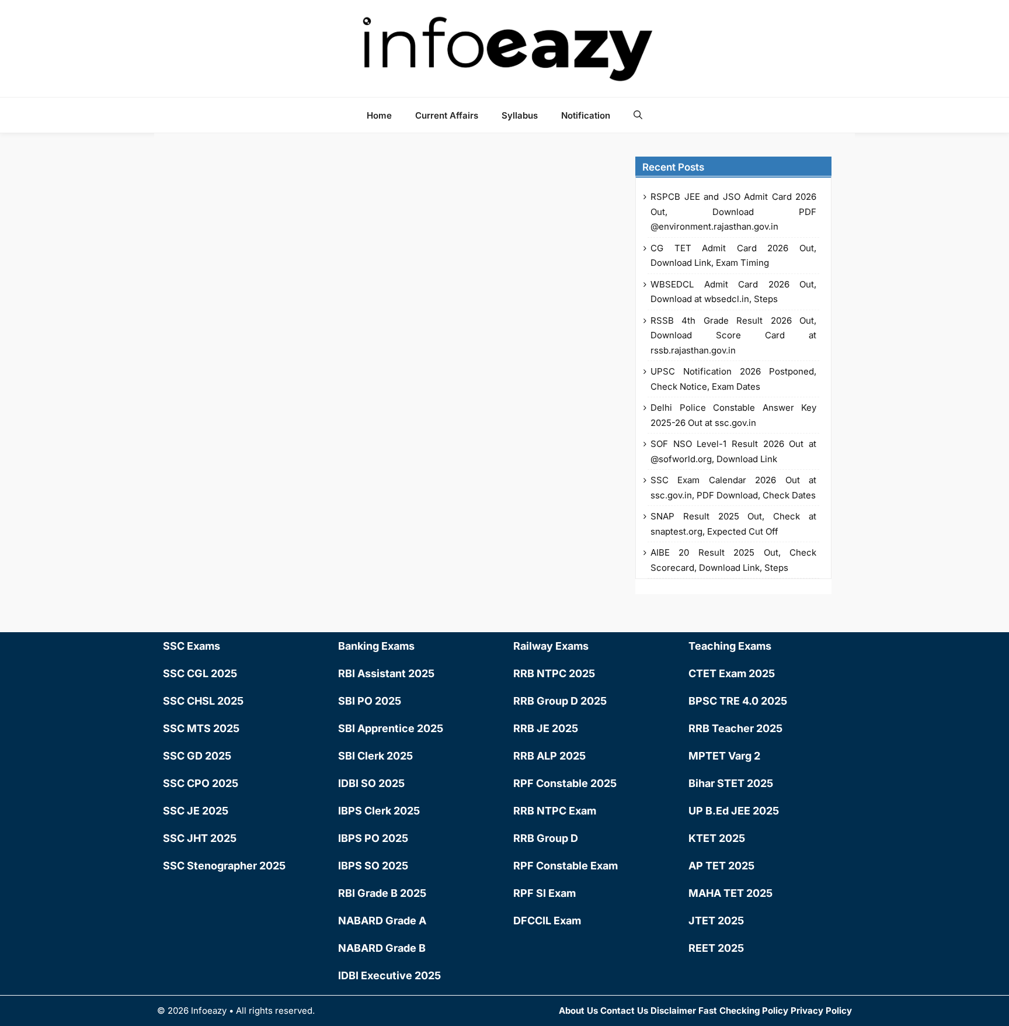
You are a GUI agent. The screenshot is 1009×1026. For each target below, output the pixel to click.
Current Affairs (446, 115)
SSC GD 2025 (197, 756)
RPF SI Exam (544, 893)
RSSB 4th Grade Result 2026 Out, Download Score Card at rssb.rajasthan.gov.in (733, 335)
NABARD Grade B (382, 948)
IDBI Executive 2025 (389, 975)
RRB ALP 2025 (549, 756)
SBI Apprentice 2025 (390, 728)
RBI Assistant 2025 (386, 673)
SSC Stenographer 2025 (224, 865)
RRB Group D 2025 (560, 701)
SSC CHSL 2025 (203, 701)
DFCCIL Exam (547, 920)
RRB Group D (545, 838)
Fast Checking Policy (743, 1010)
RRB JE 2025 (545, 728)
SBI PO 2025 (369, 701)
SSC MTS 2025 (201, 728)
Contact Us (624, 1010)
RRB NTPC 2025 (554, 673)
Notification (585, 115)
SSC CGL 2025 (200, 673)
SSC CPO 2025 (200, 783)
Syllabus (520, 115)
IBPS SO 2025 (373, 865)
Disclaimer (673, 1010)
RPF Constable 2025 (565, 783)
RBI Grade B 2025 (382, 893)
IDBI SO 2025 (371, 783)
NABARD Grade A (382, 920)
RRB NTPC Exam (554, 811)
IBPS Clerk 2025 (379, 811)
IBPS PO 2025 (373, 838)
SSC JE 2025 (195, 811)
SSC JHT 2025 (199, 838)
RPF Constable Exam (565, 865)
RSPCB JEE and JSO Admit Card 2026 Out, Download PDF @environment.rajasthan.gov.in (733, 211)
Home (379, 115)
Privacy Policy (821, 1010)
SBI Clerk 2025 (375, 756)
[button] (638, 115)
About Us (578, 1010)
